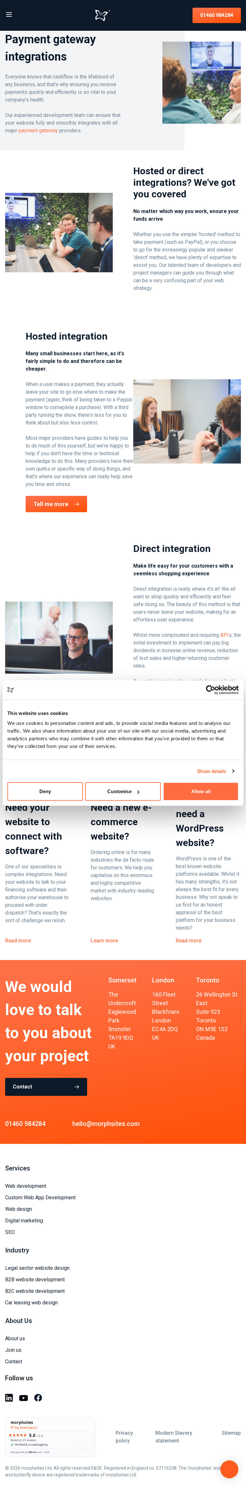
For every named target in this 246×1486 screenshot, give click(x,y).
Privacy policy (124, 1437)
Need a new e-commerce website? (121, 822)
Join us (13, 1350)
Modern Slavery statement (173, 1437)
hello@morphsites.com (106, 1124)
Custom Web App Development (40, 1198)
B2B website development (35, 1280)
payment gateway (38, 130)
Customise (119, 791)
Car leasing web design (31, 1303)
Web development (25, 1186)
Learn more (104, 941)
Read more (18, 941)
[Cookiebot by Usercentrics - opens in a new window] (211, 689)
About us (15, 1338)
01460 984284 (216, 15)
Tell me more (50, 504)
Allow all (201, 791)
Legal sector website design (37, 1268)
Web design (18, 1209)
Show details (211, 771)
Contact (22, 1087)
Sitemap (231, 1433)
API (224, 635)
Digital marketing (24, 1221)
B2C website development (35, 1291)
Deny (45, 791)
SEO (10, 1232)
